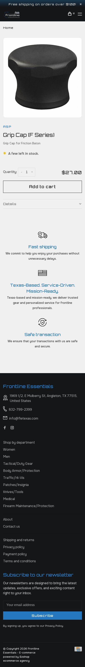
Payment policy (15, 554)
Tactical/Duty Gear (18, 463)
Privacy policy (13, 547)
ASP (7, 126)
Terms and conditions (19, 561)
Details (9, 204)
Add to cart (42, 186)
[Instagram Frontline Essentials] (12, 428)
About (8, 519)
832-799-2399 (20, 409)
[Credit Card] (78, 650)
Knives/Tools (13, 492)
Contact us (11, 526)
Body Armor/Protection (21, 471)
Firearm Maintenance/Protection (28, 506)
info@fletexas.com (23, 418)
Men (6, 456)
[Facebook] (4, 428)
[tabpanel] (42, 77)
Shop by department (19, 442)
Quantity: (10, 172)
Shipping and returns (18, 540)
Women (9, 449)
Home (8, 27)
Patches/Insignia (16, 485)
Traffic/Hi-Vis (13, 478)
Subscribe (42, 615)
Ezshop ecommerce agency (16, 659)
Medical (9, 499)
